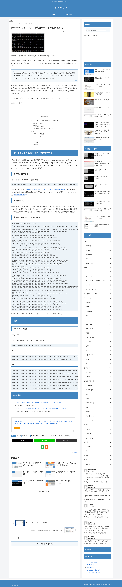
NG (37, 142)
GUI (24, 435)
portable (89, 567)
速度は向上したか (39, 126)
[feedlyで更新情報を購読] (42, 447)
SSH (34, 435)
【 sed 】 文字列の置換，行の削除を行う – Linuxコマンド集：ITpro (37, 402)
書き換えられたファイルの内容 (43, 128)
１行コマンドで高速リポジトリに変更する (45, 120)
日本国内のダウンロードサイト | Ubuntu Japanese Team (45, 189)
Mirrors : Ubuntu (19, 195)
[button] (66, 440)
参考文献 (35, 144)
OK (37, 139)
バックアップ (59, 435)
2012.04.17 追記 (39, 134)
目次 (42, 117)
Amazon (17, 428)
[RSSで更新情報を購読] (46, 447)
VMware (45, 435)
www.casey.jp (91, 562)
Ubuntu (39, 435)
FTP (20, 435)
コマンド (52, 435)
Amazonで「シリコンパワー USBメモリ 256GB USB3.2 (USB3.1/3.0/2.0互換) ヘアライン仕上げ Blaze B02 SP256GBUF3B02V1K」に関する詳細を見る (43, 422)
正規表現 (67, 435)
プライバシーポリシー (94, 573)
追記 (34, 131)
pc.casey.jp (90, 564)
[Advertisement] (30, 109)
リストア (38, 136)
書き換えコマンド (39, 123)
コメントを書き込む (44, 544)
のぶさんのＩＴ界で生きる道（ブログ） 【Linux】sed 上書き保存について (40, 408)
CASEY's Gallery (92, 570)
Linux (14, 435)
